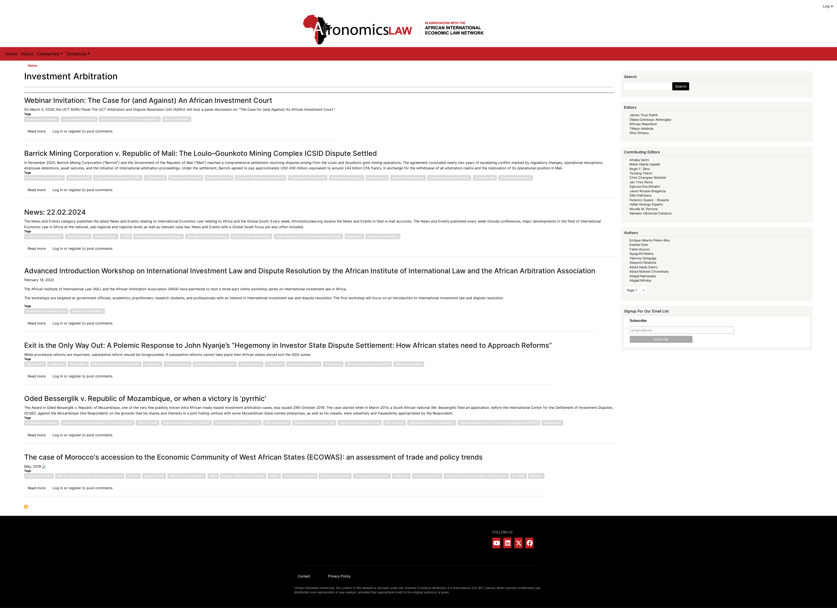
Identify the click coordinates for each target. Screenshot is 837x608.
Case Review (552, 423)
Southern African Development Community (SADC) (97, 423)
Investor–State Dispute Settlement (260, 178)
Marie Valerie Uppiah (644, 164)
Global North (78, 364)
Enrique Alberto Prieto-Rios (649, 240)
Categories (48, 53)
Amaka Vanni (639, 160)
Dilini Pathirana (640, 195)
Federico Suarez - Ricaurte (649, 200)
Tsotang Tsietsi (640, 173)
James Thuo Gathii (643, 115)
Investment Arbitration (41, 119)
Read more (37, 131)
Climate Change (78, 236)
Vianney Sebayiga (642, 258)
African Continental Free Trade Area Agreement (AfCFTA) (499, 423)
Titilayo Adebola (641, 129)
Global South (35, 364)
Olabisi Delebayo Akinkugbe (650, 120)
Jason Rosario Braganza (647, 191)
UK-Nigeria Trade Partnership (207, 236)
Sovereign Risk (485, 178)
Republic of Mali (79, 178)
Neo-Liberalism (250, 364)
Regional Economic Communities (431, 423)
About (27, 53)
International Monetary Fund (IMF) (186, 423)
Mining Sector (377, 178)
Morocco (536, 476)
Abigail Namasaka (642, 276)
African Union (394, 423)
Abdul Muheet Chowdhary (649, 271)
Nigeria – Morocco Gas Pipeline (243, 476)
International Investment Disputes (158, 236)
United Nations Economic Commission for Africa (308, 236)
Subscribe (638, 321)
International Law (177, 364)
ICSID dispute (155, 178)
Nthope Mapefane (643, 124)
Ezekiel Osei (638, 245)
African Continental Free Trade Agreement (130, 119)
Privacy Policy (339, 576)
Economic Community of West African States (476, 476)
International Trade (427, 476)
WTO (213, 476)
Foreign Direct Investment (307, 178)
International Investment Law (449, 178)
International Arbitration (79, 119)
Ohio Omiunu (639, 133)
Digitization (354, 236)
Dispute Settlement (409, 364)
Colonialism (275, 364)
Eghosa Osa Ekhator (644, 187)
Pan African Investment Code (359, 423)
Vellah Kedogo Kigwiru (646, 204)
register (74, 131)
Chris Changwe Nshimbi (647, 178)
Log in (828, 6)
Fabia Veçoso (639, 249)
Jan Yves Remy (641, 182)
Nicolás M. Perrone (643, 209)
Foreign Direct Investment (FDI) (368, 364)
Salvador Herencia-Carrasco (650, 213)
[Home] (398, 29)
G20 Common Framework (43, 236)
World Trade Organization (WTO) (237, 423)
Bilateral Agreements (335, 476)
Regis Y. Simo (639, 169)
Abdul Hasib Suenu (643, 267)
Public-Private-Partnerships (251, 236)
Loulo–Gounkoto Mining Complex (117, 178)
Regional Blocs (154, 476)
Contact (304, 576)
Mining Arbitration (219, 178)
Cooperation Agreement (371, 476)
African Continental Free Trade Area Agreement (89, 476)
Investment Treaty (38, 476)
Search (680, 86)
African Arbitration (177, 119)
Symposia (76, 53)
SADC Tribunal (147, 423)
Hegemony (152, 364)
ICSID (126, 236)
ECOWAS (518, 476)
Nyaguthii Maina (641, 254)
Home (11, 53)
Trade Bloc (401, 476)
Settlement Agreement (408, 178)
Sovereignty (333, 364)
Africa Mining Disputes (515, 178)
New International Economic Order (116, 364)
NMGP (274, 476)
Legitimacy (56, 364)
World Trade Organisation (187, 476)
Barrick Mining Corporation (44, 178)
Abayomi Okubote (642, 263)
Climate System (105, 236)
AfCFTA (133, 476)
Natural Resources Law (346, 178)
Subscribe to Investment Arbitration (26, 506)
